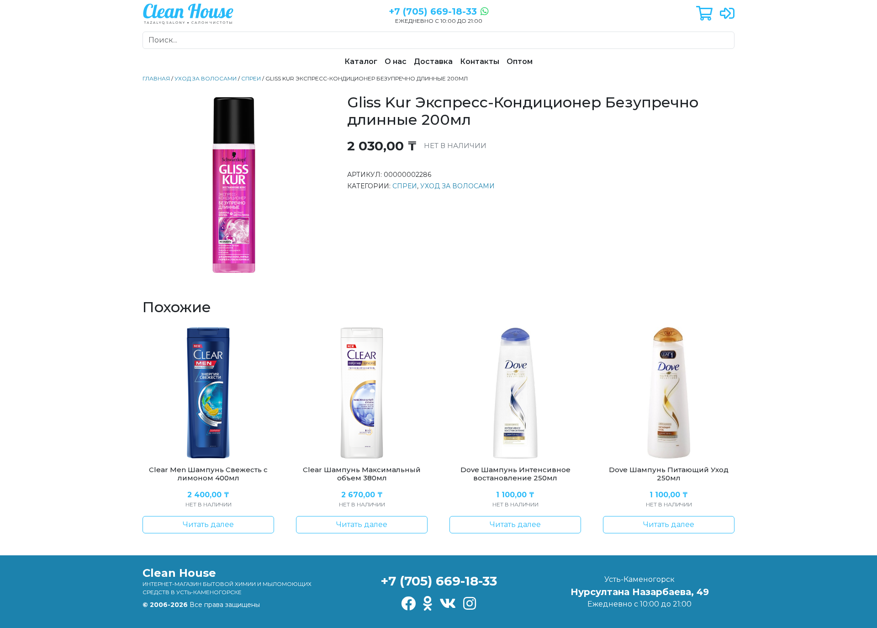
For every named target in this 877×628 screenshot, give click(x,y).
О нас (396, 61)
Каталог (360, 61)
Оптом (520, 61)
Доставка (433, 61)
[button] (704, 14)
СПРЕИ (251, 78)
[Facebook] (408, 604)
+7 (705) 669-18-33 (438, 581)
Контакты (479, 61)
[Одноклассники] (427, 604)
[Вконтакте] (447, 604)
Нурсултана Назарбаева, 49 (640, 591)
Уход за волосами (205, 78)
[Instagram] (469, 604)
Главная (156, 78)
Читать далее (208, 524)
